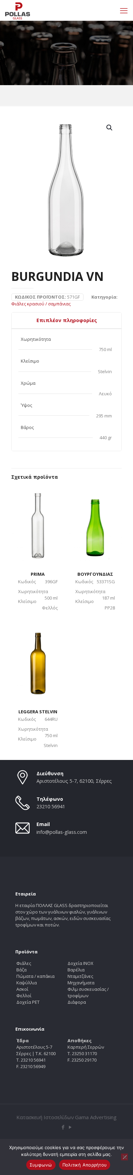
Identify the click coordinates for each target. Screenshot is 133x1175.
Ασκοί (22, 989)
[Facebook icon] (62, 1127)
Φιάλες (23, 963)
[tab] (66, 320)
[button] (110, 127)
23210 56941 (50, 806)
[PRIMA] (37, 523)
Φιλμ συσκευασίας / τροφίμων (88, 992)
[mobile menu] (124, 10)
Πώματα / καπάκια (35, 976)
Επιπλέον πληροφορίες (66, 320)
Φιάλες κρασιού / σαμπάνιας (41, 304)
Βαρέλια (76, 970)
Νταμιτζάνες (80, 976)
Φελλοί (23, 996)
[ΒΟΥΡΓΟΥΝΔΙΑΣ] (95, 523)
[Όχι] (124, 1157)
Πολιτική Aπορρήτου (84, 1165)
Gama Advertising (96, 1117)
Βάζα (21, 970)
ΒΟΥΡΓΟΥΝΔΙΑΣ (95, 574)
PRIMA (38, 574)
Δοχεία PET (28, 1002)
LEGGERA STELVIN (37, 712)
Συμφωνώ (41, 1165)
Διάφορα (77, 1002)
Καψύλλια (26, 983)
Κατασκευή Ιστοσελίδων (45, 1117)
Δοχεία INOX (80, 963)
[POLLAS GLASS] (17, 10)
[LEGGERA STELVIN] (37, 660)
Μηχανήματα (81, 983)
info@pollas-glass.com (61, 832)
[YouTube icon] (70, 1127)
